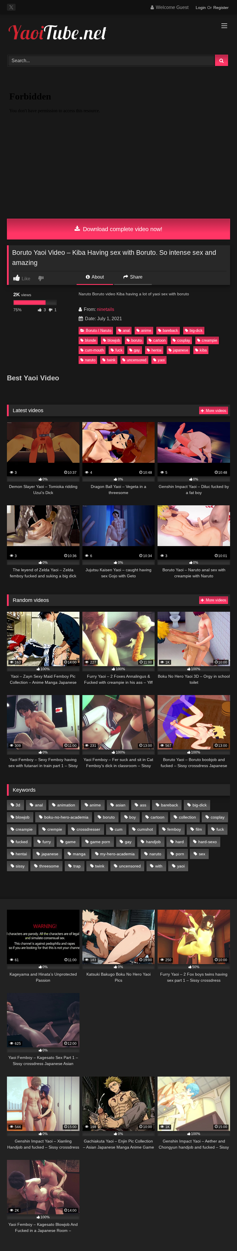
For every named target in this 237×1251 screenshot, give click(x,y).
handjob (153, 841)
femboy (174, 829)
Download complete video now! (121, 229)
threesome (49, 866)
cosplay (183, 340)
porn (180, 854)
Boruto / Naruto (98, 330)
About (97, 276)
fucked (22, 841)
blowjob (114, 340)
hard (179, 841)
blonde (90, 340)
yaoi (161, 360)
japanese (180, 350)
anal (126, 330)
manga (79, 854)
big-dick (196, 330)
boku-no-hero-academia (66, 817)
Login (201, 7)
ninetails (105, 309)
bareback (170, 330)
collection (187, 817)
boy (132, 817)
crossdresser (88, 829)
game (70, 841)
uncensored (136, 360)
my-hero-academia (117, 854)
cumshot (145, 829)
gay (137, 350)
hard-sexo (207, 841)
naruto (90, 360)
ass (143, 805)
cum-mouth (94, 350)
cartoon (159, 340)
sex (202, 854)
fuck (119, 350)
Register (221, 7)
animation (66, 805)
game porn (100, 841)
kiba (203, 350)
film (199, 829)
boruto (136, 340)
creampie (209, 340)
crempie (54, 829)
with (158, 866)
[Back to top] (219, 1233)
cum (119, 829)
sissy (20, 866)
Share (135, 276)
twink (111, 360)
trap (77, 866)
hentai (156, 350)
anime (146, 330)
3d (18, 805)
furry (46, 841)
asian (120, 805)
